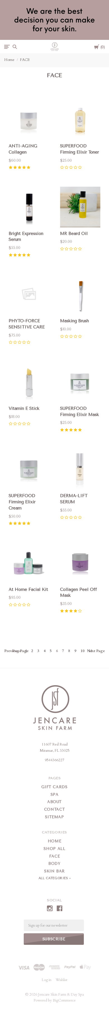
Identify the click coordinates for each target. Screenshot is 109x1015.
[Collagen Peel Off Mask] (80, 563)
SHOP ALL (54, 849)
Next (96, 650)
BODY (54, 863)
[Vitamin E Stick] (29, 382)
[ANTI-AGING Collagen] (29, 119)
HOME (54, 841)
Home (9, 59)
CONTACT (54, 809)
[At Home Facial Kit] (29, 563)
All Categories (54, 878)
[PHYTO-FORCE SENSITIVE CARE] (29, 294)
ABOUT (54, 802)
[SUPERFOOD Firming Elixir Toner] (80, 119)
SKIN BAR (54, 871)
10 (82, 650)
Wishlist (61, 979)
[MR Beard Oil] (80, 207)
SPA (55, 794)
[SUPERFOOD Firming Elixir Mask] (80, 382)
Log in (46, 979)
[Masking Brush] (80, 294)
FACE (25, 59)
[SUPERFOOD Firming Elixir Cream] (29, 469)
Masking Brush (74, 320)
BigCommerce (64, 1000)
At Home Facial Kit (28, 589)
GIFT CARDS (54, 787)
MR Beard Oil (74, 233)
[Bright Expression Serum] (29, 207)
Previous (16, 650)
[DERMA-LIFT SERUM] (80, 469)
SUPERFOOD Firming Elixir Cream (22, 502)
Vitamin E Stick (24, 408)
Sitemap (54, 817)
